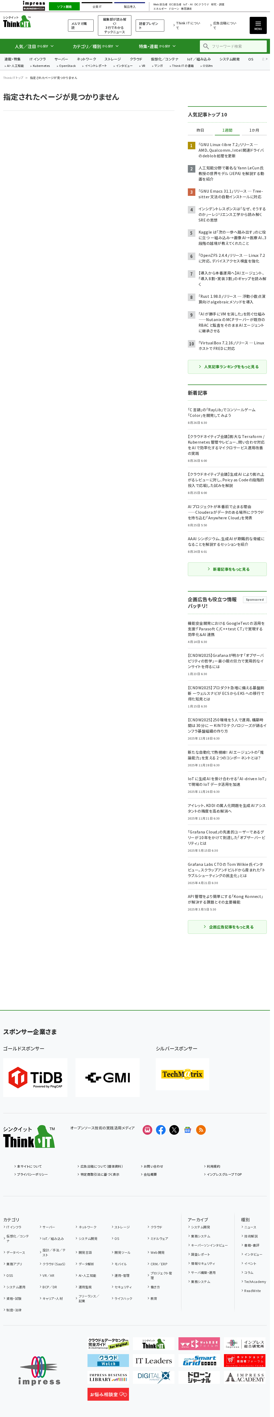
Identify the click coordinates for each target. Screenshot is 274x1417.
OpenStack (67, 66)
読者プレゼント (148, 25)
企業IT (97, 6)
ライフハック (123, 1298)
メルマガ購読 (79, 25)
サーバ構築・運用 (203, 1272)
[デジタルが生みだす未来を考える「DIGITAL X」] (153, 1379)
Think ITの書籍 (183, 66)
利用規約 (213, 1166)
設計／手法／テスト (54, 1252)
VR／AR (48, 1275)
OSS (9, 1275)
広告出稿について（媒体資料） (102, 1166)
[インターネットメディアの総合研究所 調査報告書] (244, 1346)
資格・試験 (13, 1298)
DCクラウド (202, 4)
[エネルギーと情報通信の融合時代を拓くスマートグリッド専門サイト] (199, 1362)
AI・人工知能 (15, 66)
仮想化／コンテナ (165, 59)
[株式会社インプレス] (39, 1371)
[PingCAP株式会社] (35, 1077)
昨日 (200, 130)
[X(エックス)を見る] (174, 1130)
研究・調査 (217, 4)
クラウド (136, 59)
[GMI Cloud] (107, 1077)
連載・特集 (13, 59)
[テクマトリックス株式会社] (182, 1074)
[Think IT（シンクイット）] (29, 1143)
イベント (250, 1263)
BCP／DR (50, 1287)
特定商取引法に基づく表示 (100, 1174)
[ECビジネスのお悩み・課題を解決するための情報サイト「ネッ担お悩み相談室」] (108, 1396)
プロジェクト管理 (161, 1275)
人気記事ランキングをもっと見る (231, 366)
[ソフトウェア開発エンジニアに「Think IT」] (153, 1346)
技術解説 (251, 1236)
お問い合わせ (153, 1166)
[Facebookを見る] (161, 1130)
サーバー (61, 59)
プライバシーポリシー (32, 1174)
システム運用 (15, 1287)
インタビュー (124, 66)
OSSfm (208, 66)
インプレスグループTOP (224, 1174)
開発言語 (85, 1252)
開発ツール (123, 1252)
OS (250, 59)
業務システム (200, 1236)
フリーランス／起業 (89, 1298)
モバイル (121, 1264)
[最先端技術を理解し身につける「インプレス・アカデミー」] (244, 1379)
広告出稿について (224, 25)
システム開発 (229, 59)
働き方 (155, 1287)
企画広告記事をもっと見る (231, 927)
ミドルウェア (159, 1238)
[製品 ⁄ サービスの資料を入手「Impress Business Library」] (108, 1379)
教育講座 (186, 8)
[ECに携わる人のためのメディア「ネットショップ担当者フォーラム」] (244, 1362)
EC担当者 (175, 4)
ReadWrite (252, 1290)
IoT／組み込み (199, 59)
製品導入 (130, 6)
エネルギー (160, 8)
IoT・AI (188, 4)
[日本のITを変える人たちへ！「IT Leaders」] (153, 1362)
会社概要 (150, 1174)
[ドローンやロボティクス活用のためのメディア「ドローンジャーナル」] (199, 1379)
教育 (154, 1298)
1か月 (254, 130)
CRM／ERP (159, 1264)
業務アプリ (14, 1264)
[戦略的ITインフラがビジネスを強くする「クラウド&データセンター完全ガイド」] (108, 1346)
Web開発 (158, 1252)
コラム (248, 1272)
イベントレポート (96, 66)
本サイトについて (29, 1166)
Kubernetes (41, 66)
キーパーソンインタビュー (209, 1245)
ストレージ (113, 59)
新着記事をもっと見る (231, 569)
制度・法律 (13, 1310)
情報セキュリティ (203, 1263)
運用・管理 (122, 1275)
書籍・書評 (251, 1245)
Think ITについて (188, 25)
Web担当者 (160, 4)
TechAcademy (255, 1281)
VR (144, 66)
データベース (15, 1252)
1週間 (227, 130)
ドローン (174, 8)
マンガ (158, 66)
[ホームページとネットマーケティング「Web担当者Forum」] (199, 1346)
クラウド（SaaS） (54, 1264)
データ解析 (86, 1264)
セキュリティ (123, 1287)
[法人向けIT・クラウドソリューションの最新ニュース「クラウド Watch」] (108, 1362)
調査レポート (200, 1254)
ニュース (250, 1227)
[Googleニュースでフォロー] (187, 1130)
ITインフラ (37, 59)
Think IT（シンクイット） (29, 21)
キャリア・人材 (53, 1298)
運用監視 (85, 1287)
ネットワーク (86, 59)
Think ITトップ (13, 77)
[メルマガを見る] (147, 1130)
